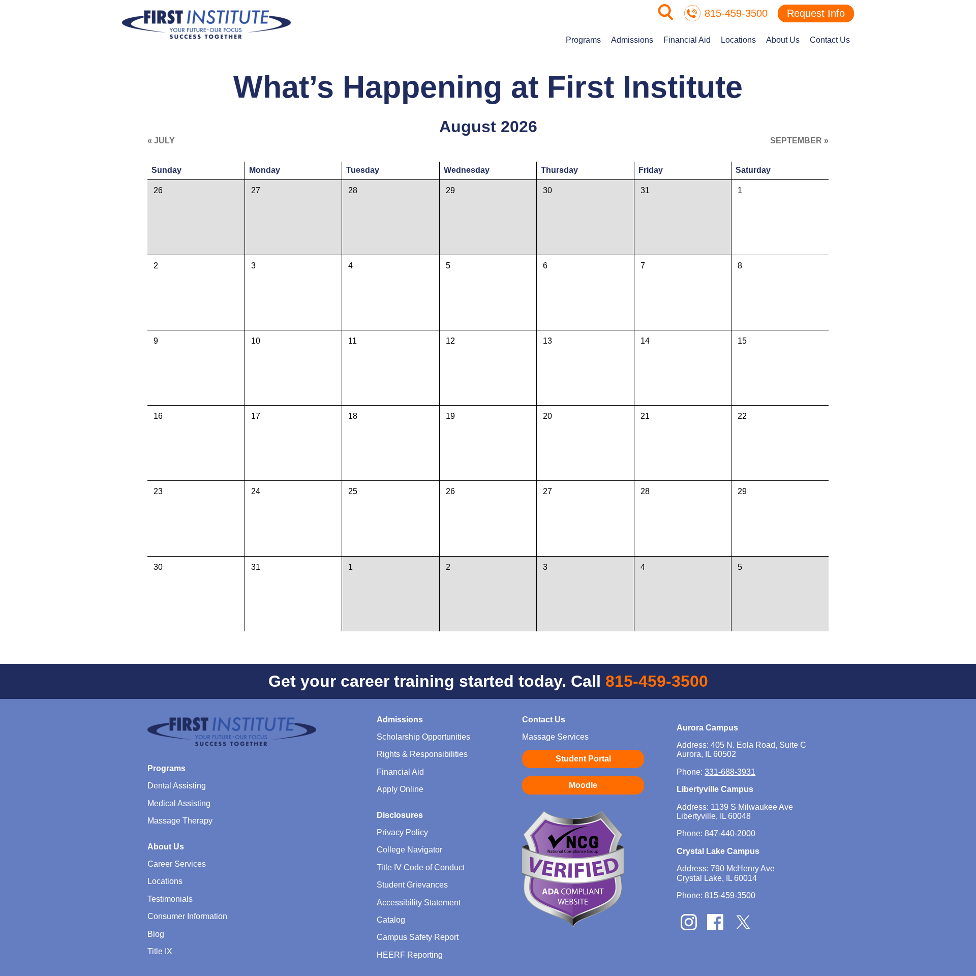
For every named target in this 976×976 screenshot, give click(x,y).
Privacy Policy (402, 832)
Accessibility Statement (419, 902)
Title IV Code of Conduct (421, 867)
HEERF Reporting (410, 955)
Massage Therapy (179, 820)
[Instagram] (689, 927)
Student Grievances (412, 884)
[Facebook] (715, 927)
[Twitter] (743, 929)
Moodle (583, 785)
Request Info (816, 13)
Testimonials (170, 899)
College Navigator (409, 849)
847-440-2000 (730, 833)
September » (799, 140)
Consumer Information (187, 916)
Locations (738, 40)
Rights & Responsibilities (422, 754)
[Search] (666, 17)
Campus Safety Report (418, 937)
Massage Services (555, 737)
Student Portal (583, 758)
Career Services (176, 864)
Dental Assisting (176, 785)
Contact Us (830, 40)
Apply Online (400, 789)
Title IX (159, 951)
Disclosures (400, 815)
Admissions (632, 40)
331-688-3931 (730, 772)
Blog (155, 934)
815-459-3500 (736, 13)
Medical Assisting (178, 803)
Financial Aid (687, 40)
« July (161, 140)
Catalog (391, 920)
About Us (783, 40)
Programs (583, 40)
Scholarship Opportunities (423, 737)
